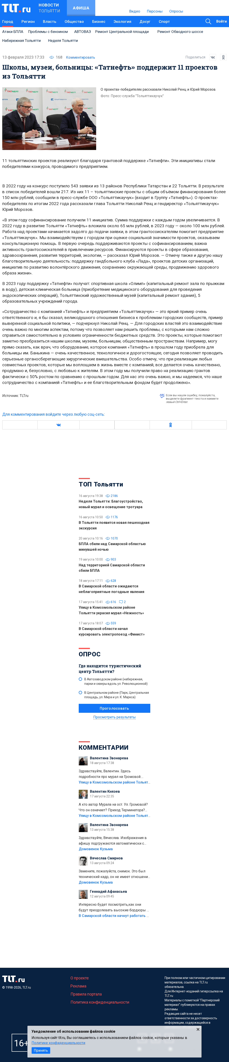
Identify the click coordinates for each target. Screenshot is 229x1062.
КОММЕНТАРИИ (104, 747)
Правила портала (86, 994)
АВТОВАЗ (82, 31)
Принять (41, 1050)
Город (7, 21)
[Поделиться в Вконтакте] (210, 57)
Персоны (155, 11)
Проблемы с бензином (48, 31)
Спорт (164, 21)
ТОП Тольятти (101, 484)
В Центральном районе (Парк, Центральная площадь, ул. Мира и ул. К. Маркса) (116, 695)
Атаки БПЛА (12, 31)
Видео (134, 11)
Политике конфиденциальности (58, 1043)
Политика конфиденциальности (99, 1002)
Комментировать (80, 57)
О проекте (79, 978)
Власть (49, 21)
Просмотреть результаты (114, 717)
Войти (221, 21)
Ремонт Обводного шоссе (180, 31)
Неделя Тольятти (63, 40)
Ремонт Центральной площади (122, 31)
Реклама (78, 986)
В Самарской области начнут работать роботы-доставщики (131, 916)
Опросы (176, 11)
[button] (58, 424)
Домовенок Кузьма (96, 849)
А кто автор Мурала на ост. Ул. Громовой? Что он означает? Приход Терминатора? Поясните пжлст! (113, 807)
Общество (74, 21)
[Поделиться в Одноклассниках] (221, 57)
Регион (28, 21)
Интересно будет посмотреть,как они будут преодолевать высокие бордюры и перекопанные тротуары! (114, 907)
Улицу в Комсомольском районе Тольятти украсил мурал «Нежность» (139, 782)
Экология (122, 21)
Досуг (145, 21)
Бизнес (98, 21)
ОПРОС (90, 654)
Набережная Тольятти (21, 40)
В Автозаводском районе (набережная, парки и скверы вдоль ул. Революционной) (116, 681)
